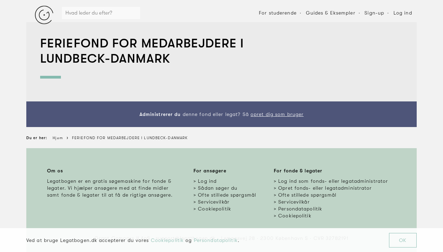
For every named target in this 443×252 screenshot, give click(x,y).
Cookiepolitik (167, 240)
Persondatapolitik (216, 240)
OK (402, 240)
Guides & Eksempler (330, 13)
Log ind (403, 13)
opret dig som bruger (277, 114)
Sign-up (374, 13)
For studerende (278, 13)
